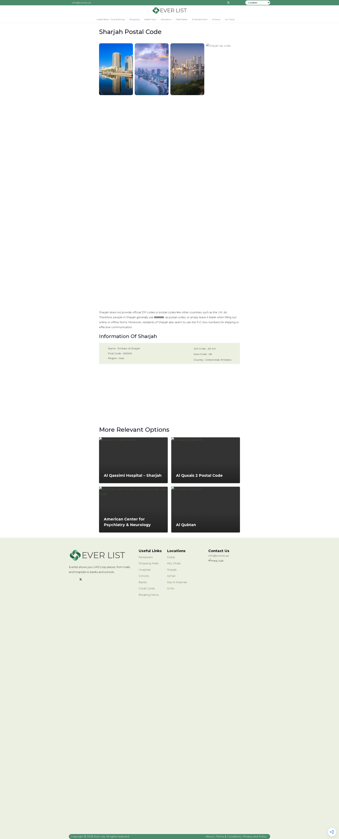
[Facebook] (223, 2)
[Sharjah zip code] (223, 175)
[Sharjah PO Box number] (187, 69)
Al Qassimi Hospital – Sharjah (133, 475)
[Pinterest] (239, 2)
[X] (228, 2)
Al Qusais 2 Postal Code (199, 475)
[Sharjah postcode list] (152, 69)
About (210, 836)
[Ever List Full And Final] (169, 10)
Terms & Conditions (228, 836)
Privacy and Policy (255, 836)
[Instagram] (233, 2)
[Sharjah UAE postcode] (116, 69)
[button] (126, 19)
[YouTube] (94, 579)
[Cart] (239, 19)
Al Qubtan (186, 525)
